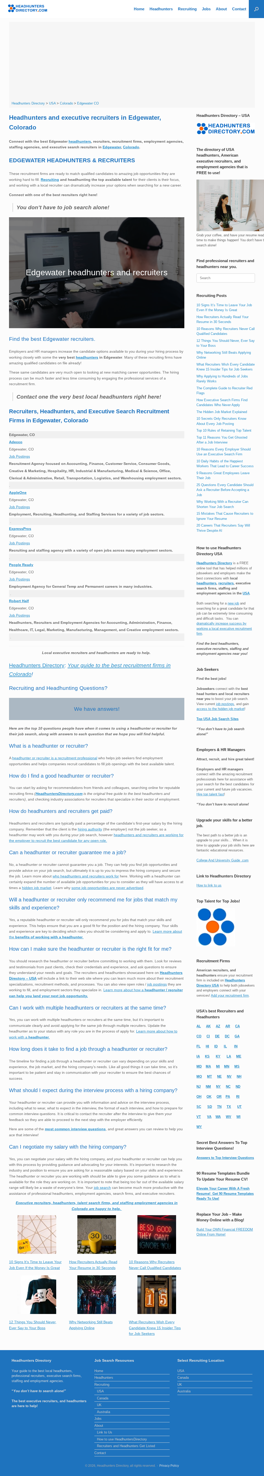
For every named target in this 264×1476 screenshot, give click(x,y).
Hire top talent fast (210, 794)
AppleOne (18, 492)
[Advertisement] (132, 62)
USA (246, 593)
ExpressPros (20, 529)
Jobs (206, 9)
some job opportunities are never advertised (107, 888)
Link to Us (104, 1432)
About (221, 9)
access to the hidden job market (220, 709)
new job (233, 603)
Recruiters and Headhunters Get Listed (126, 1446)
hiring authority (90, 829)
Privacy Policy (169, 1465)
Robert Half (19, 601)
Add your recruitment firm (230, 995)
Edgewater (112, 147)
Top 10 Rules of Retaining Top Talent (223, 430)
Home (139, 9)
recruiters (226, 583)
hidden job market (36, 888)
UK (99, 1405)
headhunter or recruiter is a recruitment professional (54, 758)
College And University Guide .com (222, 860)
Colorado (131, 147)
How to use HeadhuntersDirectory (122, 1439)
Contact (239, 9)
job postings (157, 984)
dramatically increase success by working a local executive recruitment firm (224, 628)
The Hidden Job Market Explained (221, 412)
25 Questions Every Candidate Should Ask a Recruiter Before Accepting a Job (224, 490)
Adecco (15, 442)
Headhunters (161, 9)
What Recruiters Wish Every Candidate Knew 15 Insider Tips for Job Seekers (155, 1328)
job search (102, 1187)
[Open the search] (256, 9)
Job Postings (19, 456)
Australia (103, 1412)
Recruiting (187, 9)
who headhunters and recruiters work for (86, 876)
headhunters (80, 141)
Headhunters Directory (36, 665)
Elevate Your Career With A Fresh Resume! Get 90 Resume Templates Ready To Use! (225, 1193)
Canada (102, 1398)
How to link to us (208, 885)
